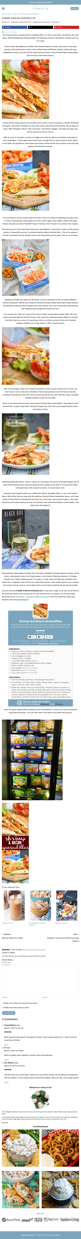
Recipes (15, 14)
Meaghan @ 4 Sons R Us (48, 643)
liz (5, 1048)
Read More (5, 1122)
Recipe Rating (7, 960)
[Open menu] (3, 8)
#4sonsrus (59, 704)
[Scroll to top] (77, 1232)
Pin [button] (41, 637)
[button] (5, 61)
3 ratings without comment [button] (33, 950)
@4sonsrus (44, 704)
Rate (50, 637)
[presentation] (20, 1148)
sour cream (16, 672)
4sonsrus (7, 22)
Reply (6, 1045)
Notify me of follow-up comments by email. (20, 1003)
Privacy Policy (54, 1235)
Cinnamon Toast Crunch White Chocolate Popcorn (63, 938)
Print (33, 637)
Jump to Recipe (10, 32)
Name (5, 997)
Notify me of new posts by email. (16, 1008)
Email (45, 997)
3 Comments (55, 22)
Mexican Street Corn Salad (12, 936)
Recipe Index (6, 14)
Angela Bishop (10, 1025)
